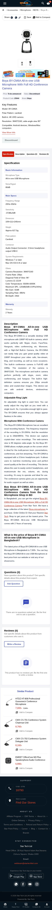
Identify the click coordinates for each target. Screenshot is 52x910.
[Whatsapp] (16, 884)
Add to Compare (41, 17)
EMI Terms (29, 816)
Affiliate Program (14, 816)
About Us (41, 816)
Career (25, 829)
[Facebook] (23, 884)
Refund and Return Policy (37, 824)
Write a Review (14, 644)
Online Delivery (18, 820)
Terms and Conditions (13, 824)
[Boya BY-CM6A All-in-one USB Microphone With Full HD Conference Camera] (26, 40)
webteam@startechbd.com (26, 863)
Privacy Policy (34, 820)
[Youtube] (30, 884)
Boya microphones (37, 509)
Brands (26, 833)
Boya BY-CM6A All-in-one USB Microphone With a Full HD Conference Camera (26, 502)
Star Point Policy (11, 829)
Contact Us (43, 829)
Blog (33, 829)
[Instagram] (37, 884)
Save (27, 17)
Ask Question (13, 584)
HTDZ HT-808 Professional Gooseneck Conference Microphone (27, 701)
